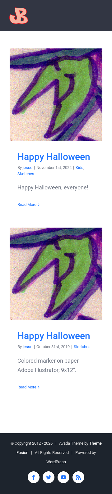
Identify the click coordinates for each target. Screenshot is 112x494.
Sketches (25, 173)
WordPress (56, 462)
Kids (79, 167)
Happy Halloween (56, 95)
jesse (27, 167)
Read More (26, 204)
